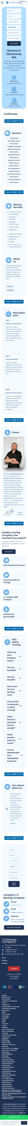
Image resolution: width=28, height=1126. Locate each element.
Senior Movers (14, 152)
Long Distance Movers (14, 174)
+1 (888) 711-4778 (16, 905)
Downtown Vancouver (9, 1008)
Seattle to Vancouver (8, 1044)
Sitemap (4, 963)
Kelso (3, 1022)
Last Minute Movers (14, 141)
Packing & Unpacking (14, 146)
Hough (4, 1020)
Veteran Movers (14, 163)
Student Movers (14, 166)
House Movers (14, 157)
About (4, 958)
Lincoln (4, 1026)
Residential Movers (14, 155)
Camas (4, 1003)
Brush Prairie (6, 999)
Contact (4, 960)
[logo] (13, 2)
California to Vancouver (9, 1001)
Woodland (5, 1056)
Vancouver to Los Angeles (10, 1048)
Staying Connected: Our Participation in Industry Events (14, 1097)
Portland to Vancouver (9, 1035)
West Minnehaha (7, 1054)
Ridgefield (5, 1039)
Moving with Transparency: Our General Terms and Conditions (12, 1091)
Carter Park (5, 1005)
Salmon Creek (6, 1043)
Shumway (5, 1046)
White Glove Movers (14, 149)
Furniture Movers (14, 171)
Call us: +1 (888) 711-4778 (14, 121)
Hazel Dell (5, 1018)
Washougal (5, 1052)
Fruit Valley (5, 1016)
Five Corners (6, 1014)
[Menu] (2, 3)
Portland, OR (6, 1037)
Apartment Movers (14, 160)
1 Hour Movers (14, 144)
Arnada (4, 995)
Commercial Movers (14, 179)
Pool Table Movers (14, 168)
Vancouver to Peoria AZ (9, 1050)
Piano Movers (14, 182)
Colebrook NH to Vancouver (11, 1007)
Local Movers (14, 138)
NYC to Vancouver (8, 1029)
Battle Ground (6, 997)
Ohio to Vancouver (8, 1031)
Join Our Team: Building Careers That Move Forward (14, 1094)
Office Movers (14, 177)
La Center (5, 1024)
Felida (4, 1012)
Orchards (5, 1033)
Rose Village (6, 1041)
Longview (5, 1027)
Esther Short (6, 1010)
